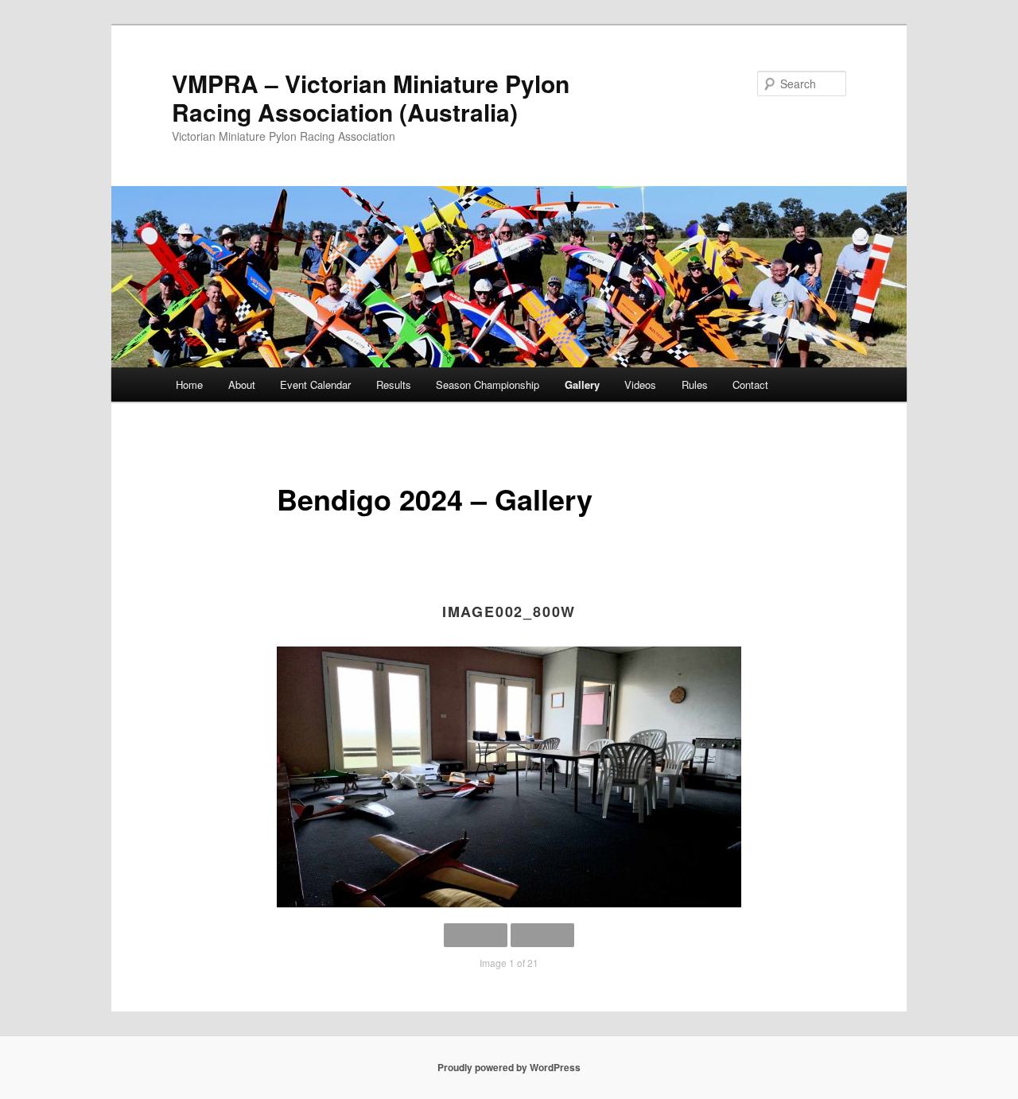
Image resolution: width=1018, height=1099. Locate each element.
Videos (640, 384)
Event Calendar (315, 384)
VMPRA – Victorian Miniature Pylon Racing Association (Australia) (370, 97)
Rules (695, 384)
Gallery (582, 384)
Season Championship (487, 384)
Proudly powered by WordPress (509, 1067)
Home (189, 384)
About (241, 384)
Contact (750, 384)
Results (393, 384)
